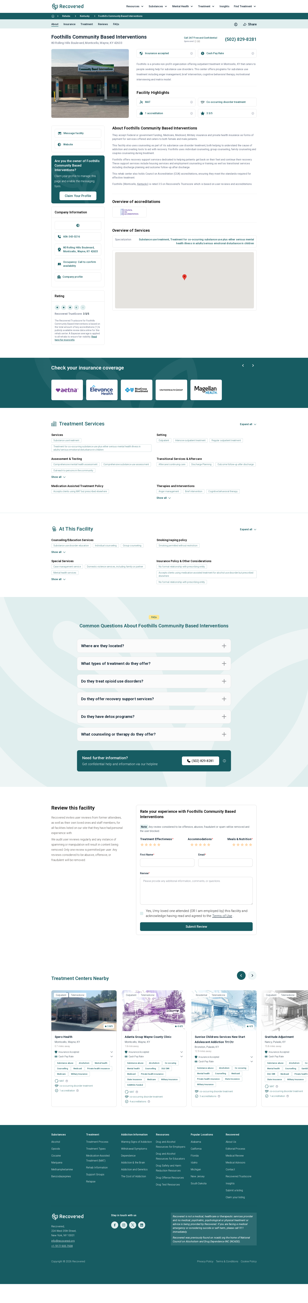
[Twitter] (132, 1225)
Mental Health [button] (180, 6)
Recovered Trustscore (238, 1176)
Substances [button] (156, 6)
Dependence (128, 1155)
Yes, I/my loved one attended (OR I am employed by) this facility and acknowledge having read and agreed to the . (197, 913)
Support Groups (95, 1174)
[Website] (78, 225)
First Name (146, 854)
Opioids (55, 1148)
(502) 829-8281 (203, 761)
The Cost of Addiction (133, 1176)
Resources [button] (132, 6)
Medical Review (235, 1155)
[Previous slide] (243, 365)
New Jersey (198, 1176)
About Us (231, 1141)
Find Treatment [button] (243, 6)
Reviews (103, 24)
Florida (195, 1155)
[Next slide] (253, 365)
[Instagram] (123, 1225)
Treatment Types (95, 1148)
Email (201, 854)
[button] (195, 41)
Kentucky (85, 16)
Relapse (90, 1181)
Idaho (194, 1162)
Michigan (196, 1169)
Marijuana (56, 1162)
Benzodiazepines (61, 1176)
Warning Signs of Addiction (136, 1141)
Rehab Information (97, 1167)
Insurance (69, 24)
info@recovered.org (63, 1240)
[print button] (236, 24)
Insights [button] (224, 6)
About (54, 24)
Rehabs (66, 16)
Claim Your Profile (78, 196)
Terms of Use (222, 916)
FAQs (116, 24)
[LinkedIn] (141, 1225)
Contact (230, 1169)
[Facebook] (114, 1225)
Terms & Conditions (227, 1261)
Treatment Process (97, 1141)
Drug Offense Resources (170, 1177)
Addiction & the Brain (133, 1162)
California (196, 1148)
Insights (230, 1183)
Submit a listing (234, 1190)
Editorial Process (235, 1148)
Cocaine (56, 1155)
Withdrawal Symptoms (134, 1148)
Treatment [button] (204, 6)
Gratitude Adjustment (279, 1037)
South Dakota (198, 1183)
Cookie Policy (249, 1261)
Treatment (87, 24)
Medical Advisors (235, 1162)
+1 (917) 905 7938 (62, 1246)
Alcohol (55, 1141)
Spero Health (63, 1037)
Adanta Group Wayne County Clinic (148, 1037)
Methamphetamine (62, 1169)
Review (144, 873)
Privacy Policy (205, 1261)
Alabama (196, 1141)
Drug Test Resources (168, 1184)
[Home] (53, 16)
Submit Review (196, 927)
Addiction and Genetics (134, 1169)
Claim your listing (235, 1197)
